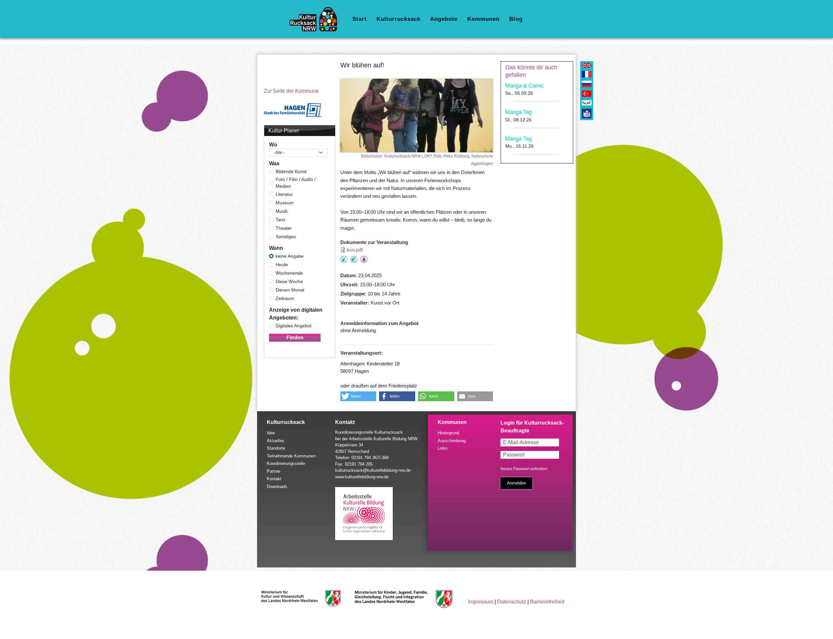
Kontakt (274, 478)
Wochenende (289, 273)
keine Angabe (290, 256)
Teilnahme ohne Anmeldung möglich (343, 259)
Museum (285, 202)
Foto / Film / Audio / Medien (296, 183)
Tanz (280, 219)
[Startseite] (315, 19)
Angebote (443, 19)
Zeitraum (285, 298)
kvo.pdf (354, 249)
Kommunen (483, 19)
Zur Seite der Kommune (291, 91)
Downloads (277, 486)
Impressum (480, 602)
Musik (282, 211)
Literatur (284, 194)
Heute (282, 264)
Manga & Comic (524, 86)
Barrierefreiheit (547, 602)
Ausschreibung (452, 440)
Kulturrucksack (398, 19)
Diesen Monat (290, 289)
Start (359, 19)
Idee (271, 432)
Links (443, 448)
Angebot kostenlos (353, 259)
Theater (284, 228)
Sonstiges (286, 236)
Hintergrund (448, 432)
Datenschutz (511, 602)
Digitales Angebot (293, 325)
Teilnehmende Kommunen (291, 456)
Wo (273, 144)
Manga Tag (518, 112)
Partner (273, 471)
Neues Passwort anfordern (524, 469)
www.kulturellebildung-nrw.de (362, 476)
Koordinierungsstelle (286, 463)
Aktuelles (275, 440)
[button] (358, 396)
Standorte (276, 448)
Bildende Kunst (291, 171)
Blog (516, 19)
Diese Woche (289, 281)
